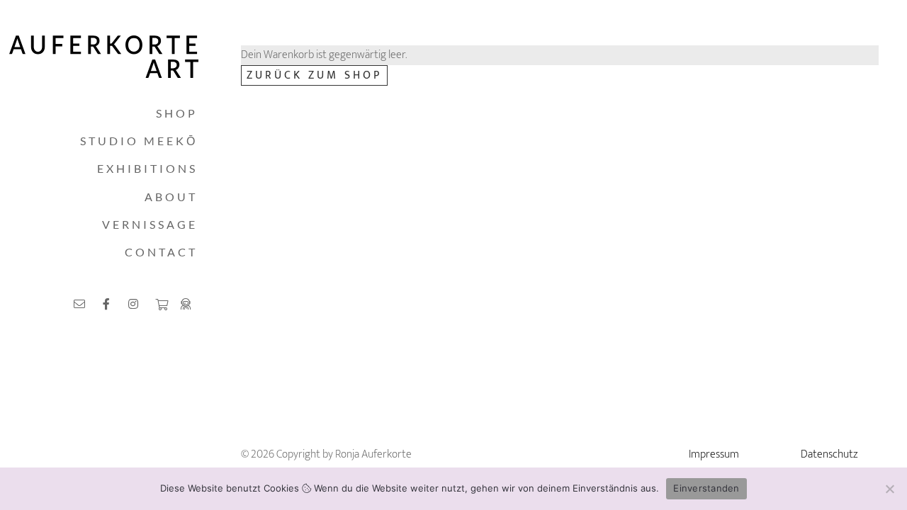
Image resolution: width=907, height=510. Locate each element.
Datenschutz (829, 454)
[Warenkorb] (161, 304)
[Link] (81, 303)
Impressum (714, 454)
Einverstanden (706, 488)
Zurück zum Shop (314, 75)
